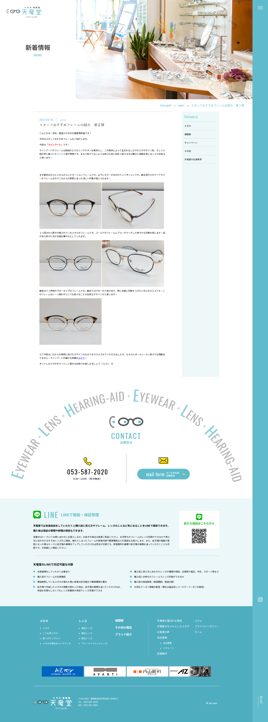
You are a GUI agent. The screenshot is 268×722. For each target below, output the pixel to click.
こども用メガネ (50, 633)
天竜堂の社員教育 (193, 159)
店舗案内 (162, 653)
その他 (187, 150)
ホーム (198, 632)
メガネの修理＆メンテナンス (57, 643)
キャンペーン (190, 142)
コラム (198, 620)
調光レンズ (86, 633)
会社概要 (167, 642)
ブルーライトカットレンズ (94, 643)
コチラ (81, 357)
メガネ (63, 120)
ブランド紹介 (123, 634)
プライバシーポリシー (206, 626)
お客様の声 (163, 632)
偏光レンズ (86, 628)
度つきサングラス (51, 638)
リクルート (168, 648)
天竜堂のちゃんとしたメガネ (173, 626)
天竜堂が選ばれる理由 (169, 620)
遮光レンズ (86, 638)
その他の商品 (123, 627)
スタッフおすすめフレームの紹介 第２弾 (71, 124)
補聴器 (187, 134)
